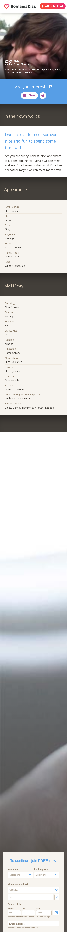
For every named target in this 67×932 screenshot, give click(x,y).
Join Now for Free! (52, 6)
